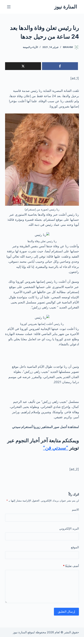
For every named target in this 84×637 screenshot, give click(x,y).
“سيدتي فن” (55, 448)
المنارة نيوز (65, 7)
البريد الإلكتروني (69, 528)
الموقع (75, 547)
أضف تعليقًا (71, 566)
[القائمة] (9, 7)
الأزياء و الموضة (30, 47)
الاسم (75, 509)
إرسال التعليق (66, 611)
